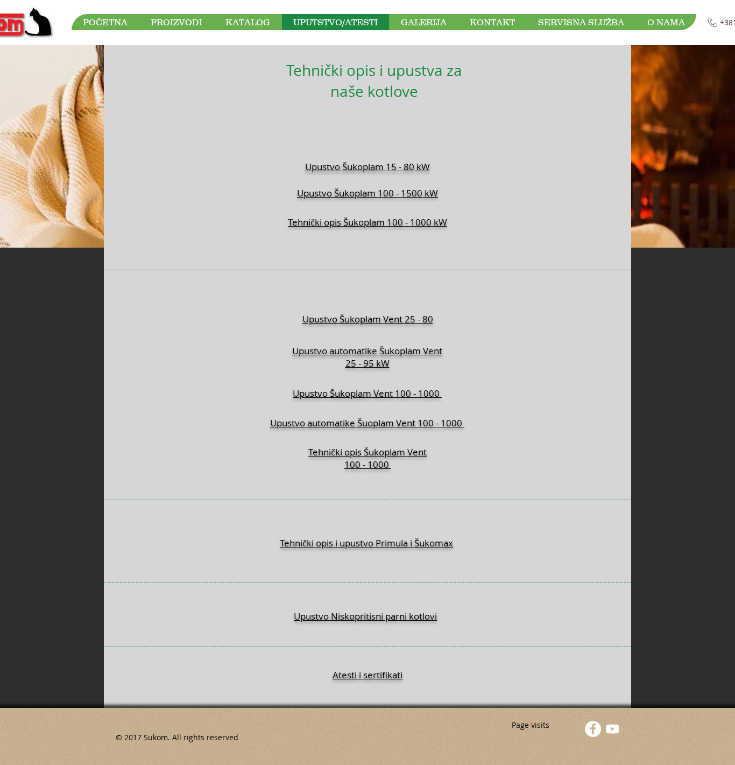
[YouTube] (612, 729)
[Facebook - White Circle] (593, 729)
